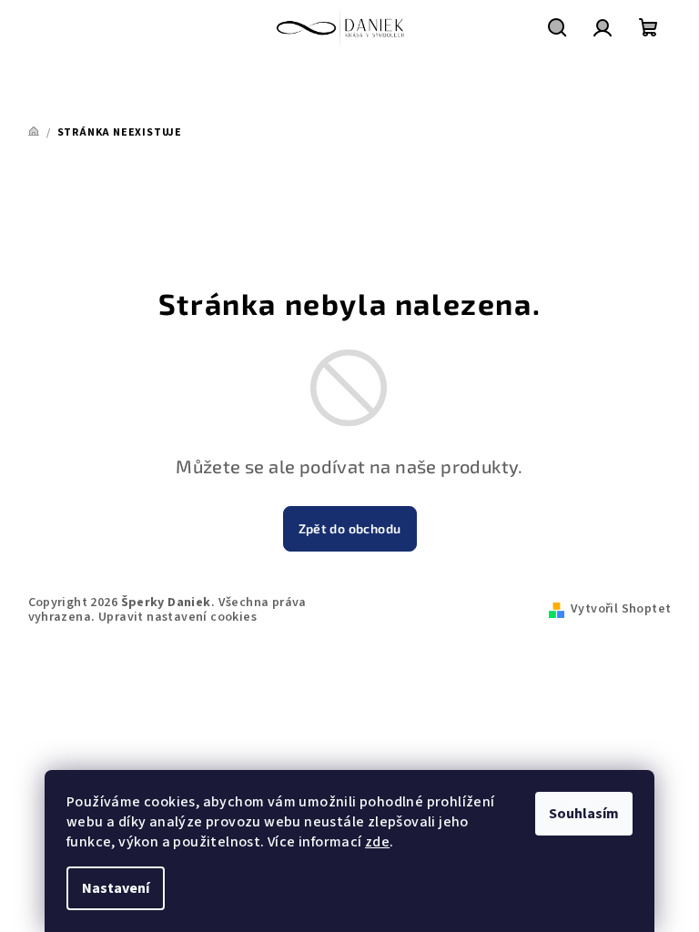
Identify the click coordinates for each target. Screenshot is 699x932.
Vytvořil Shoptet (621, 609)
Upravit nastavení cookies (177, 617)
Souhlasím (584, 814)
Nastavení (115, 888)
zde (377, 842)
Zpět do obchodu (350, 528)
